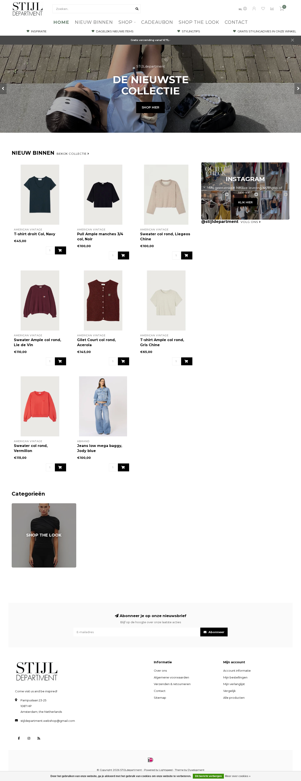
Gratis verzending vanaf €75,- (150, 40)
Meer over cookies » (238, 776)
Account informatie (237, 670)
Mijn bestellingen (235, 677)
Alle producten (234, 697)
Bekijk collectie (72, 153)
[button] (3, 88)
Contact (159, 691)
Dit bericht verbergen (208, 776)
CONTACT (236, 22)
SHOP (125, 22)
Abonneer (216, 632)
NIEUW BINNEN (94, 22)
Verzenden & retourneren (172, 684)
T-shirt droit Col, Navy (34, 234)
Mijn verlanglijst (234, 684)
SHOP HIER (150, 107)
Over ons (160, 670)
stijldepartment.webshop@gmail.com (47, 720)
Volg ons (250, 221)
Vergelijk (229, 691)
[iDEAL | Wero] (150, 760)
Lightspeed (166, 770)
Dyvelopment (196, 770)
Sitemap (160, 697)
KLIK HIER (245, 202)
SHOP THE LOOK (198, 22)
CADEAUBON (157, 22)
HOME (61, 22)
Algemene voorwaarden (171, 677)
